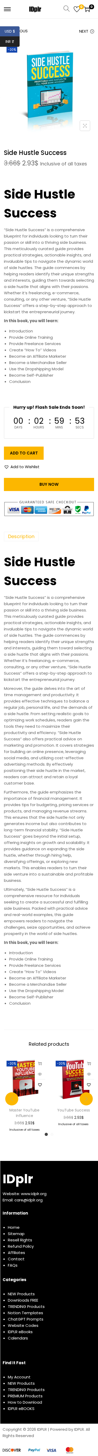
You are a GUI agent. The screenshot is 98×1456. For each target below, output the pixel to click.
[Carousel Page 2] (52, 1134)
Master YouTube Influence (24, 1113)
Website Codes (23, 1325)
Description (21, 536)
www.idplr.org (34, 1193)
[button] (21, 467)
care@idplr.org (28, 1200)
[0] (77, 9)
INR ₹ (12, 41)
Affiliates (16, 1252)
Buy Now (49, 484)
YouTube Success (73, 1110)
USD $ (12, 31)
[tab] (49, 536)
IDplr (18, 1179)
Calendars (18, 1338)
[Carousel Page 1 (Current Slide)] (46, 1134)
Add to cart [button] (40, 1063)
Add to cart (24, 453)
